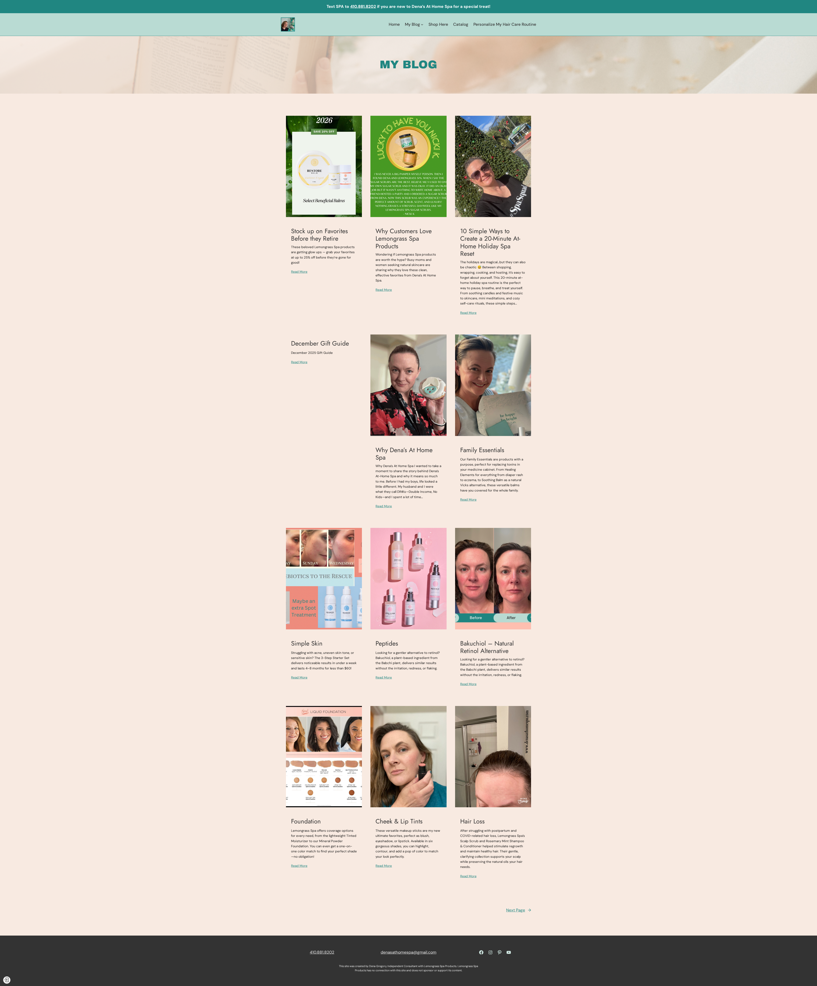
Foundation (306, 821)
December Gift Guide (320, 343)
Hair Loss (472, 821)
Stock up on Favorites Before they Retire (319, 234)
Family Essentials (482, 450)
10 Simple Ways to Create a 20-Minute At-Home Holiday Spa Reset (490, 242)
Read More (299, 272)
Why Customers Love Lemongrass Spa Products (404, 238)
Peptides (387, 643)
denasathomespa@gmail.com (408, 952)
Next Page (518, 910)
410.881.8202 (363, 6)
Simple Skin (307, 643)
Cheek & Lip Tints (399, 821)
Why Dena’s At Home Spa (404, 453)
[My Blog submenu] (422, 24)
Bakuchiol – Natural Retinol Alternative (487, 647)
